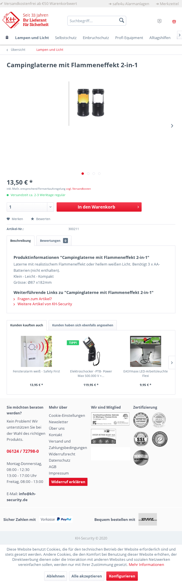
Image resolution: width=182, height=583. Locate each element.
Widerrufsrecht (62, 454)
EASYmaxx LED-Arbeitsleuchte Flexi (145, 373)
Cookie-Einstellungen (67, 415)
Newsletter (58, 421)
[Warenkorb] (174, 21)
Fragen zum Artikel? (34, 298)
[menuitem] (128, 3)
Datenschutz (59, 460)
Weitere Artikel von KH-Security (44, 303)
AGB (52, 466)
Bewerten (42, 219)
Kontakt (55, 434)
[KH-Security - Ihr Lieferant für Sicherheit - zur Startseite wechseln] (25, 20)
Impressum (59, 473)
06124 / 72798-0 (23, 451)
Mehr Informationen (146, 564)
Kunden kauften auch (26, 325)
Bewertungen (53, 240)
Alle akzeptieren (86, 576)
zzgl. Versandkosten (78, 189)
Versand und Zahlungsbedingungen (68, 444)
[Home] (7, 38)
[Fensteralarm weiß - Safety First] (36, 351)
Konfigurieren (122, 576)
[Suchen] (121, 20)
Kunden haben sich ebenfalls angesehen (82, 325)
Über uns (57, 428)
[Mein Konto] (159, 20)
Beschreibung (20, 240)
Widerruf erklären (68, 481)
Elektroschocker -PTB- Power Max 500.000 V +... (91, 373)
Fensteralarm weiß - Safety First (36, 371)
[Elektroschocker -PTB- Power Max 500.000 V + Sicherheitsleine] (91, 351)
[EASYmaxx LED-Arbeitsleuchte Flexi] (146, 351)
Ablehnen (56, 576)
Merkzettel (169, 3)
